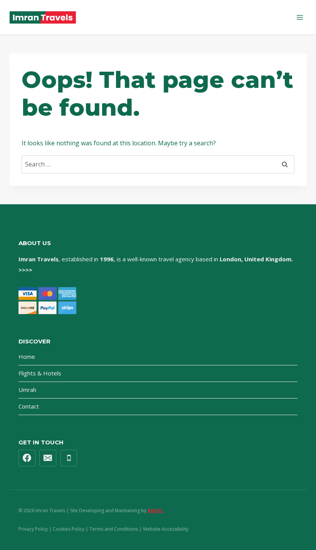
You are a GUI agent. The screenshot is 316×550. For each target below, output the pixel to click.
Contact (28, 406)
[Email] (47, 458)
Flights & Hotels (39, 373)
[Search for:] (158, 164)
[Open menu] (299, 17)
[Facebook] (26, 458)
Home (26, 356)
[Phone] (69, 458)
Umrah (27, 390)
